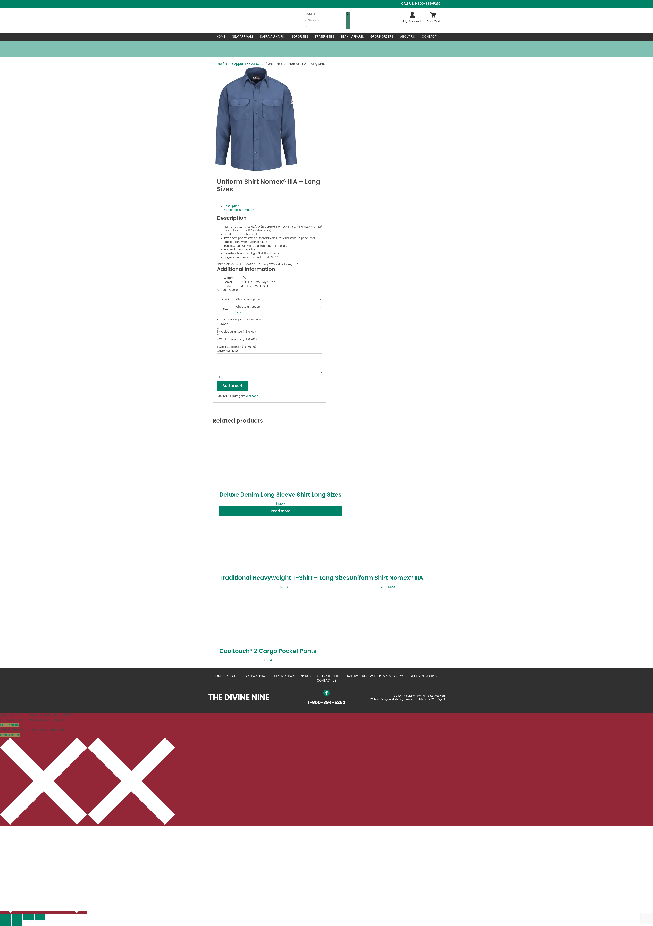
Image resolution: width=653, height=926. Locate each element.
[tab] (273, 206)
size (225, 308)
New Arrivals (242, 36)
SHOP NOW (9, 725)
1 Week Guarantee (236, 347)
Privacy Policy (391, 676)
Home (220, 36)
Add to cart (232, 386)
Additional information (239, 210)
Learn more (10, 735)
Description (231, 206)
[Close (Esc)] (5, 917)
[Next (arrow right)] (17, 923)
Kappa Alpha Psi (272, 36)
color (225, 299)
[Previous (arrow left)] (5, 923)
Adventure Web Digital (431, 699)
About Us (407, 36)
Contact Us (326, 680)
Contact (429, 36)
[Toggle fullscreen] (28, 917)
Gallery (352, 676)
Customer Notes (228, 350)
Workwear (257, 63)
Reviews (368, 676)
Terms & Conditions (423, 676)
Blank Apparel (352, 36)
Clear (238, 312)
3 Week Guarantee (236, 331)
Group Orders (381, 36)
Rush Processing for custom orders (240, 319)
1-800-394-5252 (326, 702)
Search (310, 13)
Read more (280, 511)
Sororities (299, 36)
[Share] (17, 917)
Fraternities (324, 36)
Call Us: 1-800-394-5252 (420, 3)
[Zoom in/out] (40, 917)
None (224, 324)
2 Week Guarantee (237, 339)
